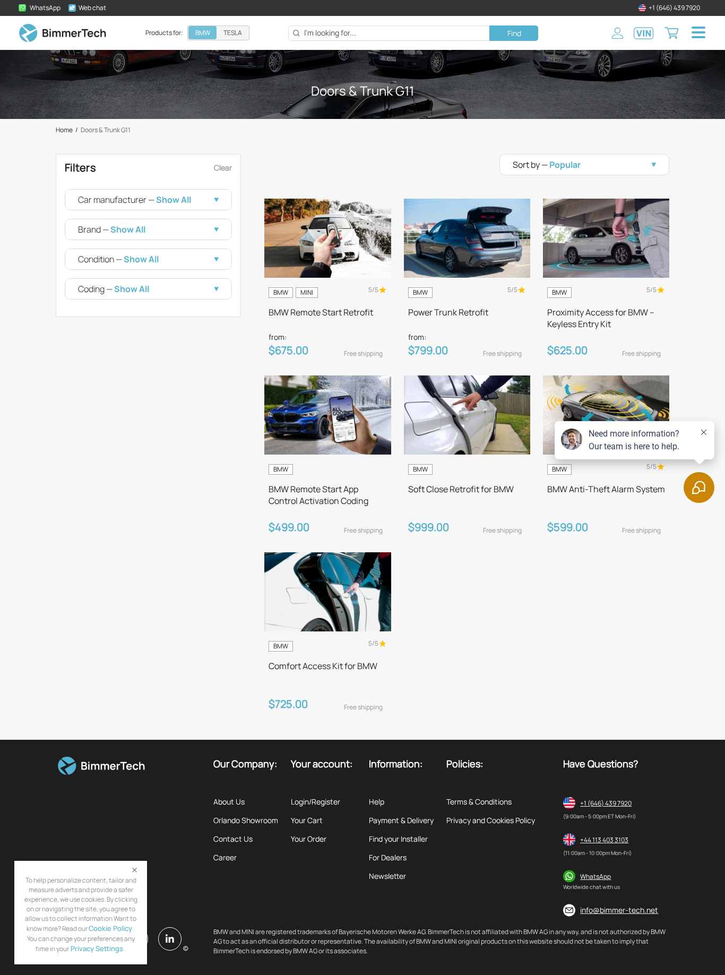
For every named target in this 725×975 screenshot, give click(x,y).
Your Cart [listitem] (307, 820)
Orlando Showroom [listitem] (245, 820)
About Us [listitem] (229, 802)
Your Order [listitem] (308, 839)
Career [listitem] (225, 857)
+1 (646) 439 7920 (606, 803)
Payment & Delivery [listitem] (401, 820)
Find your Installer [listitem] (398, 839)
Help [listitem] (376, 802)
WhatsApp (595, 876)
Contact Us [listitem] (233, 839)
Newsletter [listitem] (387, 876)
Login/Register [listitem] (315, 802)
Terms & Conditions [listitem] (479, 802)
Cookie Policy (110, 928)
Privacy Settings (96, 948)
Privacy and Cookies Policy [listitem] (490, 820)
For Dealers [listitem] (388, 857)
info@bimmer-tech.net (619, 910)
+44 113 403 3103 (604, 839)
